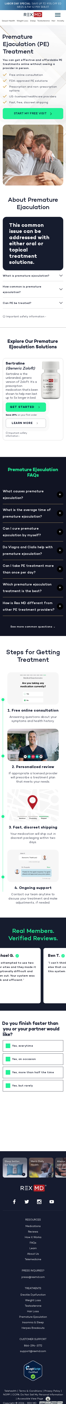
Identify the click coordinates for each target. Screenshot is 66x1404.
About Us (33, 1254)
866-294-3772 (33, 1346)
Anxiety (60, 21)
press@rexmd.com (33, 1277)
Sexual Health (8, 21)
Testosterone (43, 21)
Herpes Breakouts (33, 1328)
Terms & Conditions (30, 1391)
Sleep (33, 21)
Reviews (33, 1232)
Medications (33, 1226)
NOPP (6, 1394)
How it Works (33, 1237)
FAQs (33, 1243)
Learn (33, 1248)
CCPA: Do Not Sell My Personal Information (37, 1394)
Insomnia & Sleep (33, 1322)
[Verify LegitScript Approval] (33, 1371)
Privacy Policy (52, 1391)
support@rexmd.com (33, 1351)
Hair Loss (33, 1311)
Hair (53, 21)
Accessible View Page (30, 1398)
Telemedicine (33, 1259)
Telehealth (10, 1391)
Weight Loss (22, 21)
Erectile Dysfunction (33, 1295)
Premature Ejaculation (33, 1317)
